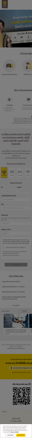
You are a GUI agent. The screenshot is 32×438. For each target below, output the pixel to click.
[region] (16, 431)
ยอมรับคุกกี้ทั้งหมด (21, 435)
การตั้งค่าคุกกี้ (10, 435)
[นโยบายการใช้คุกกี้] (14, 432)
